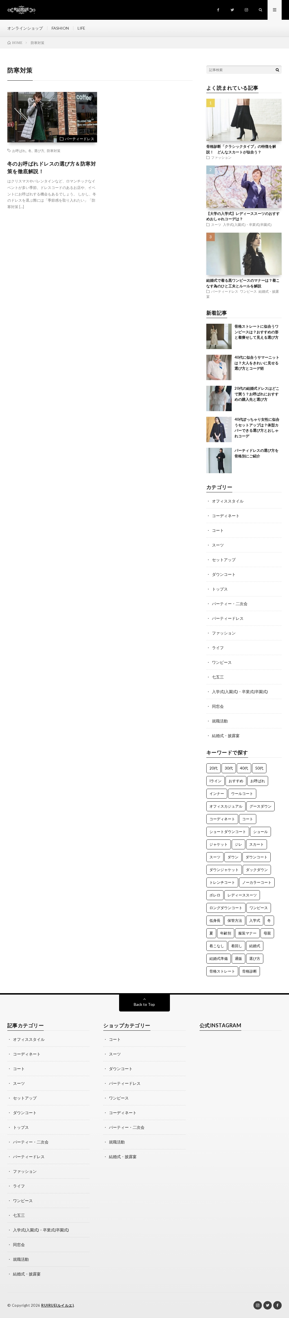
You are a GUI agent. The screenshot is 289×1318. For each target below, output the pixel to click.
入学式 (254, 920)
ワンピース (248, 291)
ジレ (238, 844)
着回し (236, 946)
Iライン (215, 781)
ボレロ (214, 895)
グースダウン (260, 806)
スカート (256, 844)
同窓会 (218, 706)
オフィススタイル (228, 501)
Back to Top (144, 1004)
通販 (238, 958)
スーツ (216, 224)
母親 (267, 933)
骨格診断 (249, 971)
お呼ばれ (19, 150)
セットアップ (224, 559)
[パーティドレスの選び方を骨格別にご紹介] (219, 460)
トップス (220, 589)
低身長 (214, 920)
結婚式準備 (218, 958)
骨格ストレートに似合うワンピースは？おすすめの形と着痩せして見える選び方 (257, 332)
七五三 (218, 677)
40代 (244, 768)
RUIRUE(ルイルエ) (57, 1305)
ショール (260, 831)
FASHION (60, 28)
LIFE (81, 28)
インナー (216, 793)
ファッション (221, 157)
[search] (277, 69)
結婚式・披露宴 (226, 735)
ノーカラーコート (257, 882)
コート (218, 530)
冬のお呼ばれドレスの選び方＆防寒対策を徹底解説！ (51, 167)
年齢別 (225, 933)
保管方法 (234, 920)
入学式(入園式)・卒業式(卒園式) (247, 224)
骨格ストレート (222, 971)
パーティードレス (79, 138)
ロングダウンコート (225, 907)
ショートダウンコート (227, 831)
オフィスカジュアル (225, 806)
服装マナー (247, 933)
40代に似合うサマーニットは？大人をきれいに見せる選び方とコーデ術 (257, 363)
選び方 (39, 150)
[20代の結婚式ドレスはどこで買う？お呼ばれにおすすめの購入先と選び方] (219, 398)
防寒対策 (53, 150)
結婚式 (254, 946)
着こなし (216, 946)
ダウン (232, 857)
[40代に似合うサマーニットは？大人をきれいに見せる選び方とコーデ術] (219, 367)
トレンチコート (222, 882)
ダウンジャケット (224, 869)
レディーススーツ (242, 895)
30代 (229, 768)
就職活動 (220, 720)
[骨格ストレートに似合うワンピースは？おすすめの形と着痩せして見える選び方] (219, 336)
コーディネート (226, 515)
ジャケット (218, 844)
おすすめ (236, 781)
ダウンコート (224, 574)
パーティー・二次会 (230, 603)
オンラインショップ (25, 28)
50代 (259, 768)
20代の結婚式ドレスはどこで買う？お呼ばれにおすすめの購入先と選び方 (257, 394)
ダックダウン (257, 869)
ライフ (218, 647)
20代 (213, 768)
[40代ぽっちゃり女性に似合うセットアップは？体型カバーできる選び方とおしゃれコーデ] (219, 429)
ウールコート (242, 793)
